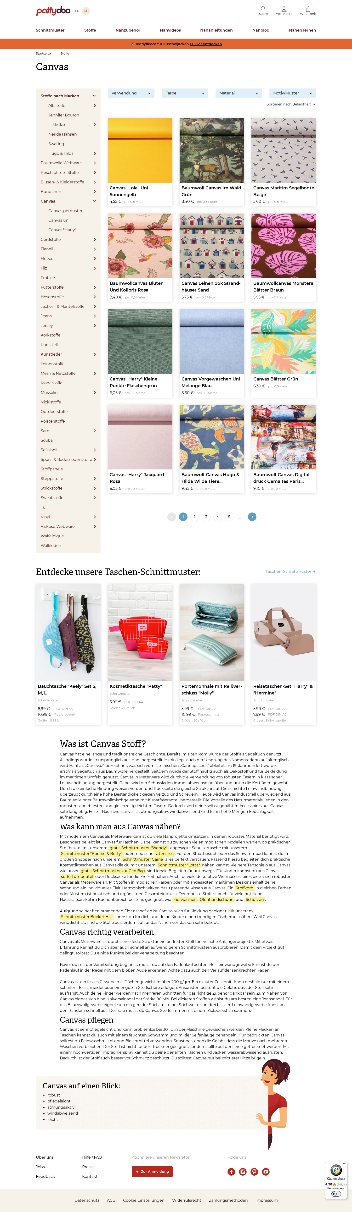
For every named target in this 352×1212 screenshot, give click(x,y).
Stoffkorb (244, 888)
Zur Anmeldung (155, 1171)
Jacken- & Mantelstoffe (63, 306)
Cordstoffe (51, 239)
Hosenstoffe (52, 297)
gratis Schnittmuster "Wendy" (138, 848)
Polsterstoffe (53, 421)
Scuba (47, 440)
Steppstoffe (52, 478)
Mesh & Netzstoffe (58, 373)
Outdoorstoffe (54, 411)
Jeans (46, 316)
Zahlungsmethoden (228, 1200)
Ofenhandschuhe (216, 899)
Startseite (43, 53)
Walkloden (51, 545)
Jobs (40, 1167)
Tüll (44, 507)
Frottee (48, 277)
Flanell (47, 249)
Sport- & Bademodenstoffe (66, 459)
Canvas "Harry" (62, 230)
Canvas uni (58, 220)
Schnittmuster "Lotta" (179, 865)
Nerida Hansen (62, 134)
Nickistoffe (51, 402)
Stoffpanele (52, 469)
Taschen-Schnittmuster (288, 571)
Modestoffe (51, 383)
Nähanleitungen (216, 30)
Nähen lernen (302, 30)
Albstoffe (56, 105)
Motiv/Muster (286, 93)
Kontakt (90, 1176)
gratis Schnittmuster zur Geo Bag (113, 871)
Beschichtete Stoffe (60, 172)
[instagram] (243, 1172)
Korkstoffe (50, 335)
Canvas (48, 201)
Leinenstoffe (53, 364)
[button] (263, 11)
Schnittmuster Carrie (143, 859)
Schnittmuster (50, 30)
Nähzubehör (128, 30)
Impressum (266, 1200)
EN (77, 11)
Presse (88, 1167)
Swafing (56, 144)
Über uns (45, 1157)
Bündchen (51, 191)
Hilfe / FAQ (92, 1157)
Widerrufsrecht (186, 1200)
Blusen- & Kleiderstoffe (62, 182)
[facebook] (231, 1172)
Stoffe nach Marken (60, 96)
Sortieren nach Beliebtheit (289, 104)
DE (86, 11)
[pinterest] (254, 1172)
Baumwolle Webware (61, 163)
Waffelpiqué (52, 536)
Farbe (170, 93)
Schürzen (255, 899)
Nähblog (260, 30)
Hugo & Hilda (61, 153)
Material (227, 93)
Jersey (47, 325)
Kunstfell (49, 344)
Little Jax (56, 124)
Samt (46, 431)
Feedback (45, 1176)
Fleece (47, 258)
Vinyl (45, 517)
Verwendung (124, 93)
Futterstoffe (52, 287)
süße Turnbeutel (77, 876)
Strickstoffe (51, 488)
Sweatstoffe (52, 498)
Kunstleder (51, 354)
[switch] (336, 1194)
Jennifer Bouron (63, 115)
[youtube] (266, 1172)
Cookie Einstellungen (144, 1200)
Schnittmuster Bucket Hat (86, 917)
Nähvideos (170, 30)
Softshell (49, 450)
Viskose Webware (58, 526)
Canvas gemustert (66, 211)
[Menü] (344, 1165)
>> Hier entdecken (206, 44)
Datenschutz (86, 1200)
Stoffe (90, 30)
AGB (111, 1200)
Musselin (49, 392)
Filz (44, 268)
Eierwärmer (184, 899)
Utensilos (165, 853)
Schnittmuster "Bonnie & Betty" (91, 853)
